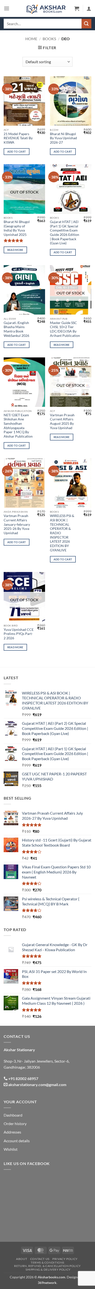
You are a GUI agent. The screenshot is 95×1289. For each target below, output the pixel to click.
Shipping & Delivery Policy (48, 1269)
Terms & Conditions (47, 1262)
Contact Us (39, 1259)
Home (31, 38)
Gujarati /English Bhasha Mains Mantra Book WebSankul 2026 (16, 329)
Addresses (12, 1132)
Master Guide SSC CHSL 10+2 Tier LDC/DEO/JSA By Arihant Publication (65, 329)
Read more (15, 249)
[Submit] (86, 23)
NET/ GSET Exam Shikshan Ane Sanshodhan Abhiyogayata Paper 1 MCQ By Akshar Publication (18, 425)
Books (49, 38)
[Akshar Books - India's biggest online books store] (46, 8)
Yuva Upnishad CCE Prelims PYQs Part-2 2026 (19, 634)
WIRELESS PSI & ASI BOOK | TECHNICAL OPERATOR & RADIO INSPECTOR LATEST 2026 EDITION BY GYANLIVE (62, 533)
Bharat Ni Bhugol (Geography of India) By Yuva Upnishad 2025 (17, 228)
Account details (17, 1140)
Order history (15, 1123)
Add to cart (16, 151)
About (21, 1259)
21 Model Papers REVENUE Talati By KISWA (18, 138)
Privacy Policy (65, 1259)
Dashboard (13, 1115)
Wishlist (11, 1149)
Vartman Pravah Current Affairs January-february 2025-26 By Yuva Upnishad (17, 524)
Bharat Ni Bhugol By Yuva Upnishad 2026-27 (63, 138)
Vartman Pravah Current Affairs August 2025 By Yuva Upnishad (62, 421)
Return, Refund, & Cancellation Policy (47, 1266)
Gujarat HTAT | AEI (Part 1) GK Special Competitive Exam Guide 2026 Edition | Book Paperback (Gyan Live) (64, 232)
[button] (7, 8)
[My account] (88, 8)
